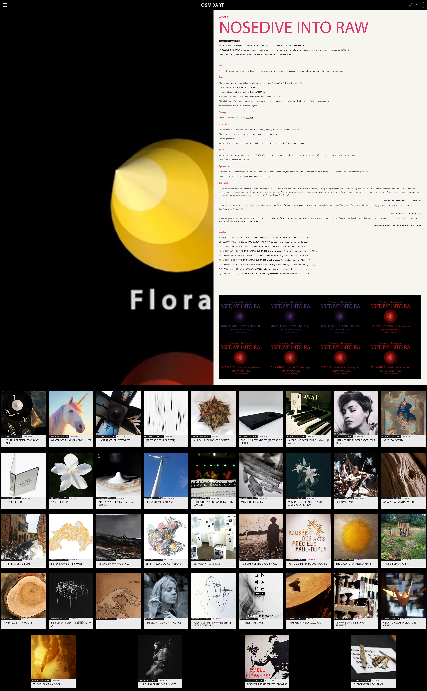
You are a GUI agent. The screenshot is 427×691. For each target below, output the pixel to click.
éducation (224, 17)
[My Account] (417, 6)
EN (422, 7)
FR (422, 3)
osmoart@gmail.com (359, 172)
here (291, 54)
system (325, 50)
